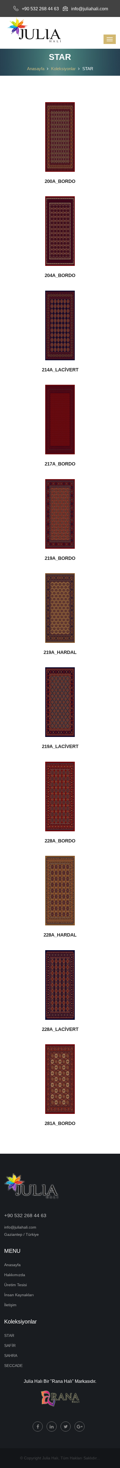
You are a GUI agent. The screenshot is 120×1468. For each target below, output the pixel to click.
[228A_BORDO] (60, 796)
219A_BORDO (60, 558)
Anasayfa (35, 68)
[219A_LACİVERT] (60, 702)
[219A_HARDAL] (60, 608)
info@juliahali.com (89, 8)
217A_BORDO (60, 464)
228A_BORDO (60, 841)
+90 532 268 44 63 (40, 8)
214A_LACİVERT (60, 369)
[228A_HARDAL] (60, 890)
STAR (9, 1335)
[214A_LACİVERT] (60, 325)
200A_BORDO (60, 181)
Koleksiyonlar (63, 68)
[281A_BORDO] (60, 1079)
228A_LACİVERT (60, 1029)
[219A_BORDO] (60, 514)
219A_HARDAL (60, 652)
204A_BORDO (60, 275)
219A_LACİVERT (60, 746)
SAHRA (10, 1355)
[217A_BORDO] (60, 419)
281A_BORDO (60, 1123)
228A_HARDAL (60, 935)
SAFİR (10, 1345)
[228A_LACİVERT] (60, 985)
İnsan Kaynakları (19, 1295)
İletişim (10, 1305)
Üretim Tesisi (15, 1285)
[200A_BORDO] (60, 137)
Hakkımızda (14, 1275)
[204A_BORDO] (60, 231)
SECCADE (13, 1365)
